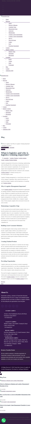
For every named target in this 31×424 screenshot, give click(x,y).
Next (2, 283)
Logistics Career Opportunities (16, 36)
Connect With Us (5, 361)
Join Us (7, 97)
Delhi (7, 122)
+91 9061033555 (20, 2)
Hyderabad (11, 65)
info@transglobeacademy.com (8, 2)
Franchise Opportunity (14, 46)
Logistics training (5, 172)
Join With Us (3, 423)
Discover (5, 80)
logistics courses (20, 278)
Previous (3, 281)
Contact (4, 127)
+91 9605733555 (8, 336)
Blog (4, 125)
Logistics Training (14, 158)
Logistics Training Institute (11, 160)
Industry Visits (9, 110)
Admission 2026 (9, 70)
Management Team (10, 88)
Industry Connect (7, 108)
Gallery (7, 101)
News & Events (9, 99)
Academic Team (9, 86)
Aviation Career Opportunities (12, 93)
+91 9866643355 (8, 345)
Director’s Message (10, 84)
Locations (5, 116)
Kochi (7, 118)
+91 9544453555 (8, 327)
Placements (8, 114)
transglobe (12, 147)
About (7, 82)
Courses (5, 106)
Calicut (7, 120)
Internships (8, 112)
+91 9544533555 (8, 317)
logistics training (7, 183)
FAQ (7, 103)
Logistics (3, 149)
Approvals (8, 90)
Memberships (9, 91)
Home (4, 78)
